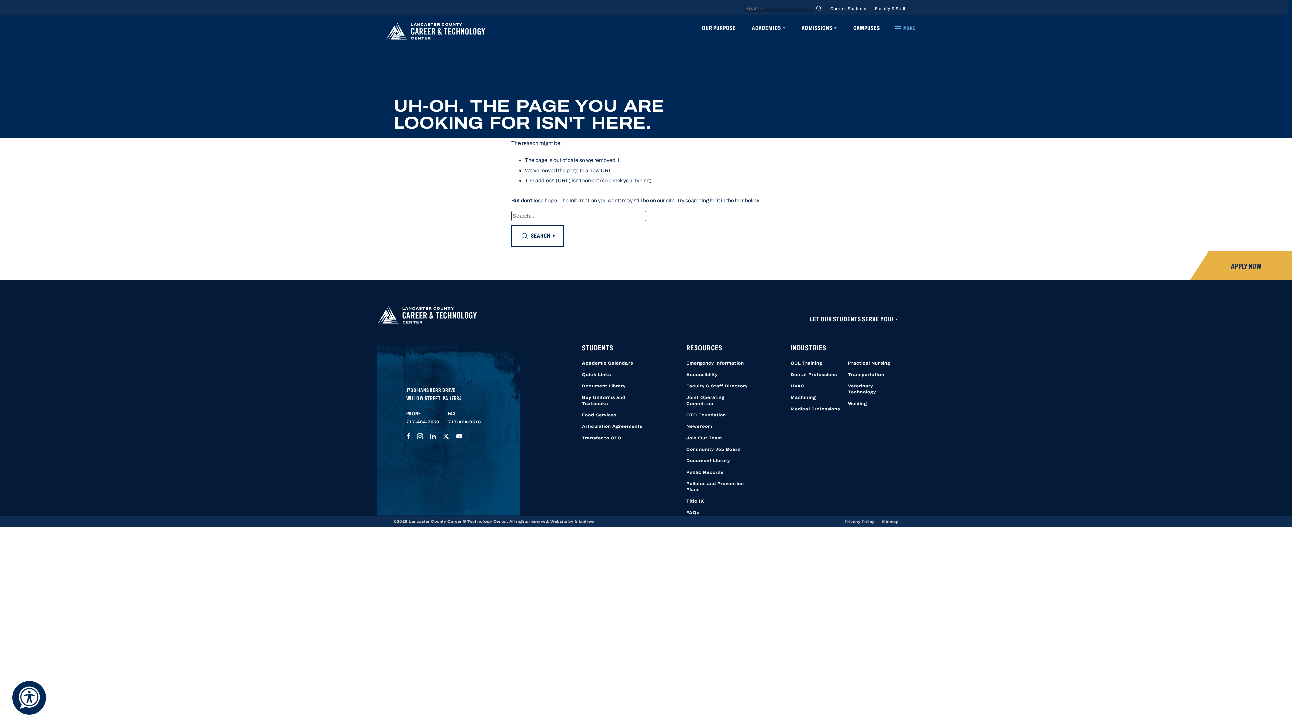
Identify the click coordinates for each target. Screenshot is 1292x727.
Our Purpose (719, 28)
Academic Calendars (607, 363)
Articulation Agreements (612, 426)
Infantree (584, 521)
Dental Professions (814, 374)
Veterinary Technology (862, 389)
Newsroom (699, 426)
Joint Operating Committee (705, 400)
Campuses (866, 28)
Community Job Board (713, 449)
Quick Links (596, 374)
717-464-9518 (464, 422)
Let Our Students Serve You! (852, 319)
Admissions (817, 28)
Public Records (704, 472)
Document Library (604, 386)
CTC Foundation (706, 415)
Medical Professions (815, 409)
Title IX (695, 501)
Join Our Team (704, 438)
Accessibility (702, 374)
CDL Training (806, 363)
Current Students (848, 8)
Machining (803, 397)
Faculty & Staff (890, 8)
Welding (857, 403)
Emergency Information (715, 363)
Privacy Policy (860, 522)
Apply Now (1246, 266)
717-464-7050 (422, 422)
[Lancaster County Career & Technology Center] (435, 32)
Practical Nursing (869, 363)
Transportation (866, 374)
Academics (766, 28)
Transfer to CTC (601, 438)
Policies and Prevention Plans (715, 486)
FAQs (692, 512)
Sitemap (890, 522)
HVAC (798, 386)
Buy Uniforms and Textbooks (603, 400)
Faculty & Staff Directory (717, 386)
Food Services (599, 415)
